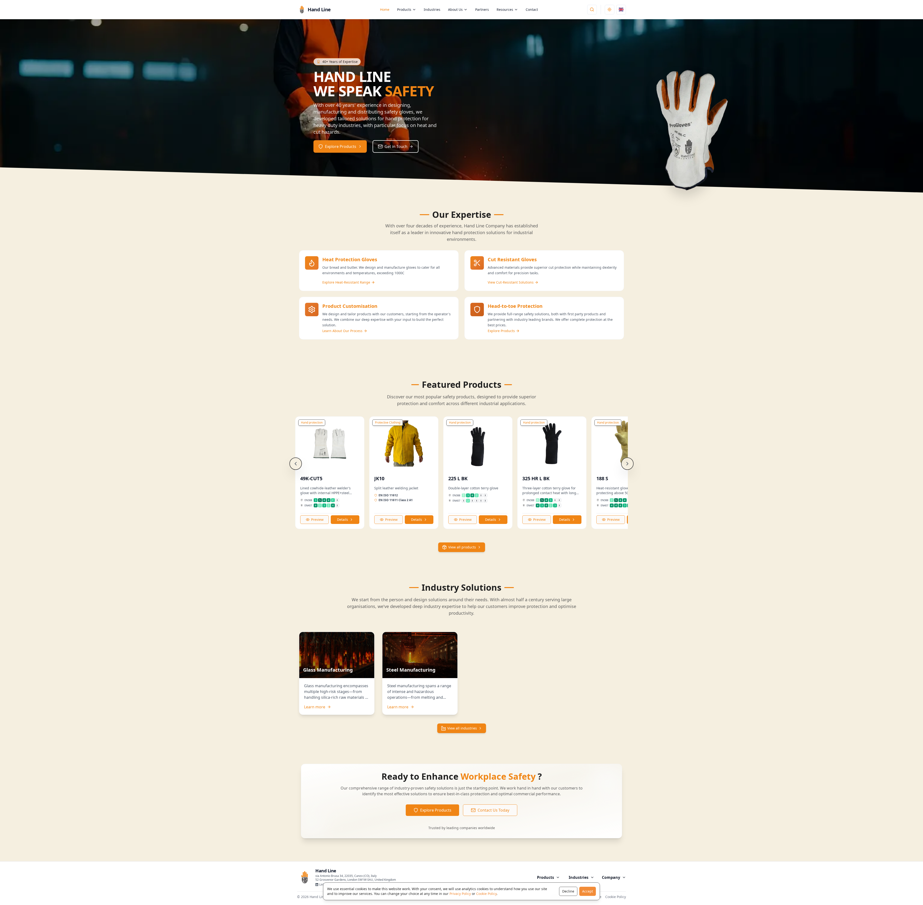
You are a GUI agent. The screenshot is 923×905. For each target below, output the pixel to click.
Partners (482, 9)
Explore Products (435, 810)
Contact (532, 9)
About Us (455, 9)
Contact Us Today (493, 810)
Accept (587, 891)
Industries (432, 9)
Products (404, 9)
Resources (505, 9)
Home (384, 9)
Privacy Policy (460, 893)
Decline (568, 891)
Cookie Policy (486, 893)
